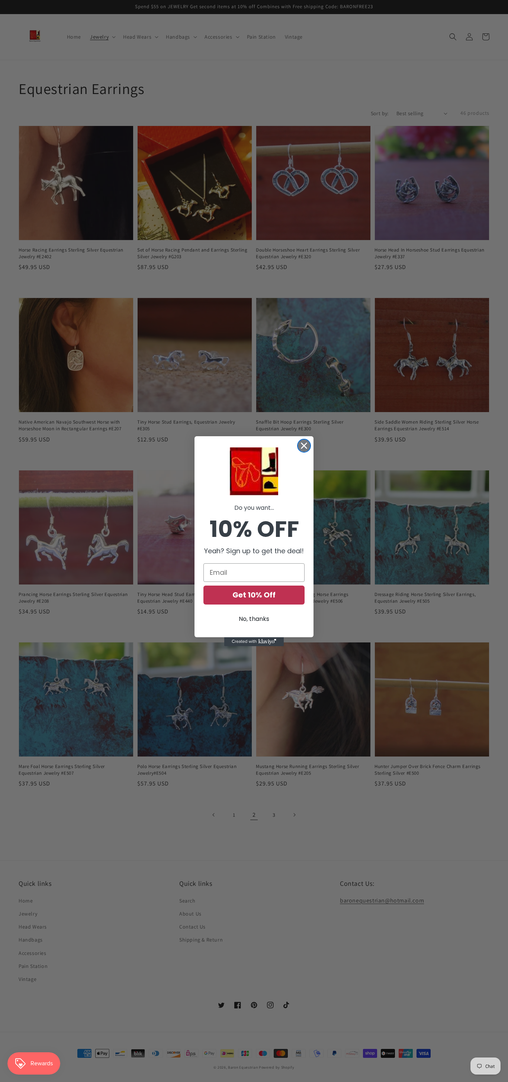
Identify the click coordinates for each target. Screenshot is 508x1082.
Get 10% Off (254, 595)
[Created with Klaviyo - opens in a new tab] (254, 641)
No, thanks (254, 619)
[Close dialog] (304, 445)
